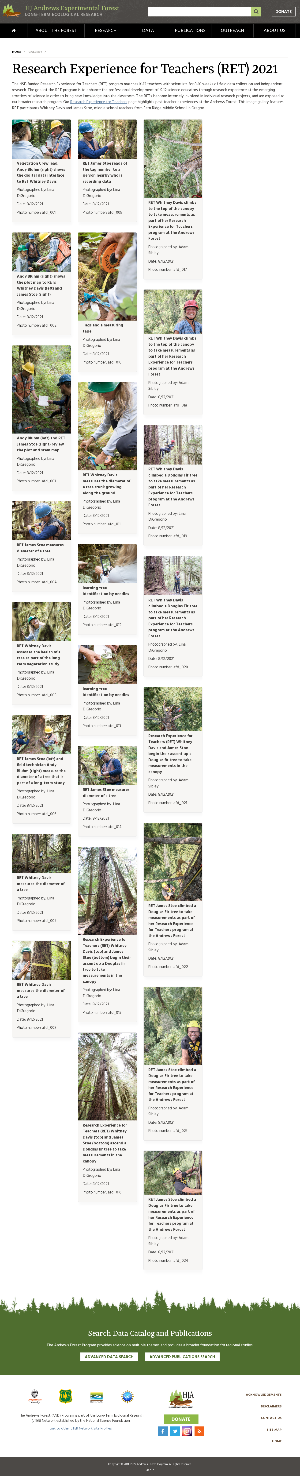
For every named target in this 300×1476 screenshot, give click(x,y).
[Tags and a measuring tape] (107, 319)
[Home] (61, 17)
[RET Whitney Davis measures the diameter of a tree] (41, 872)
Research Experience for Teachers (98, 102)
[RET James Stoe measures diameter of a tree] (41, 539)
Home (6, 30)
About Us (274, 30)
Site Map (274, 1430)
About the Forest (56, 30)
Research (105, 30)
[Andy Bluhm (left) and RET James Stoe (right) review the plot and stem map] (41, 432)
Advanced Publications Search (182, 1357)
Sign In (150, 1470)
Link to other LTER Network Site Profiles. (81, 1428)
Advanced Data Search (109, 1357)
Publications (190, 30)
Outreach (232, 30)
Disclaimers (271, 1406)
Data (148, 30)
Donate (283, 11)
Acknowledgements (264, 1395)
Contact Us (271, 1418)
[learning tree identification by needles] (107, 582)
